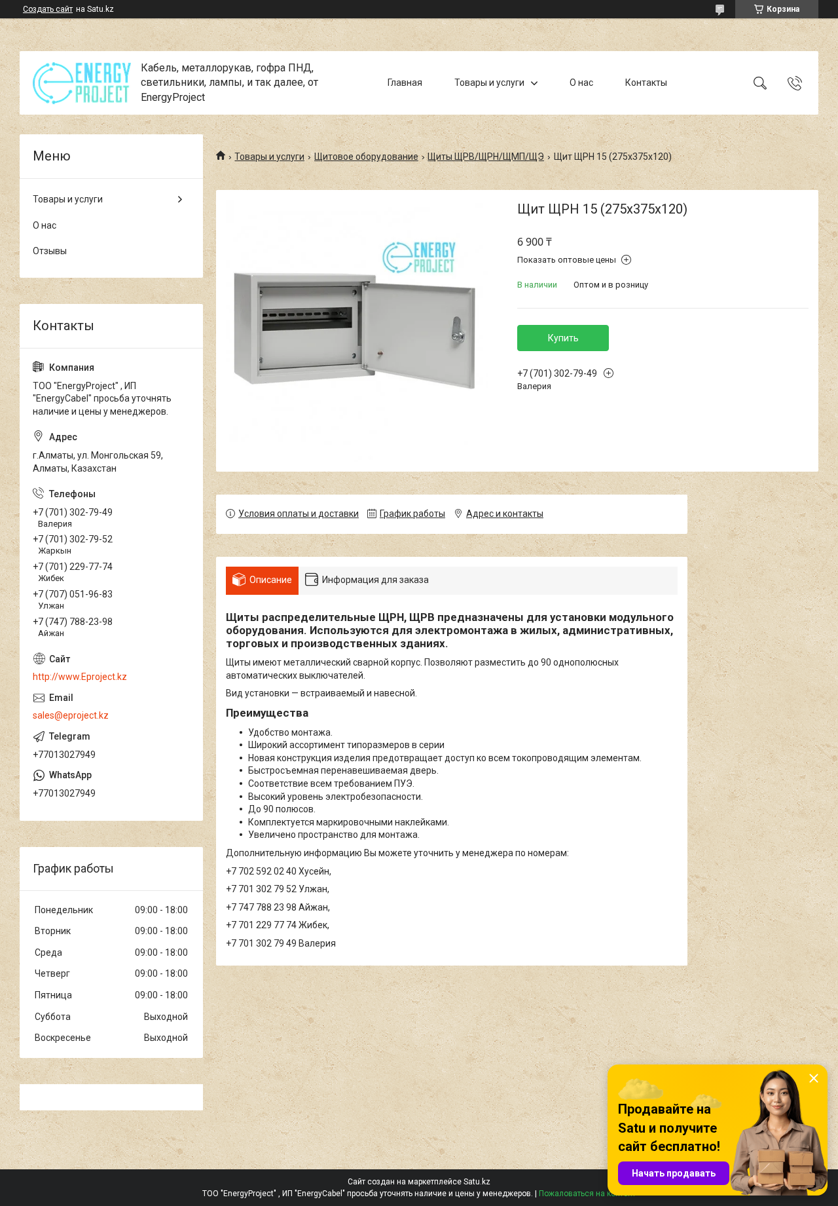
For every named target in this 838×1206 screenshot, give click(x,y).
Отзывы (50, 251)
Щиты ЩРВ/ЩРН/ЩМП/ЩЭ (486, 156)
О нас (581, 82)
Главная (405, 82)
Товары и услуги (489, 82)
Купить (563, 338)
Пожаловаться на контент (587, 1193)
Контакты (646, 82)
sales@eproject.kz (71, 715)
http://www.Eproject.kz (80, 676)
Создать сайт (48, 9)
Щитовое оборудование (366, 156)
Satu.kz (477, 1181)
